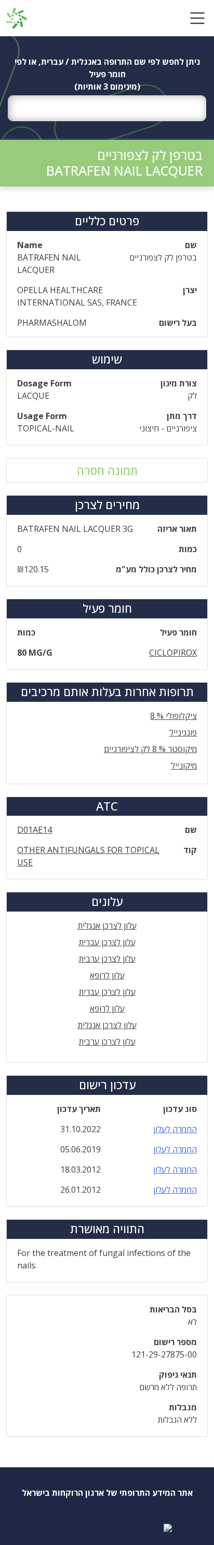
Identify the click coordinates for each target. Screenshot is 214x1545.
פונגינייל (183, 732)
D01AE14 (34, 829)
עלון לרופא (107, 975)
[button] (197, 18)
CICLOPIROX (173, 652)
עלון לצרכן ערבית (107, 958)
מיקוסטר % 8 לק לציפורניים (150, 749)
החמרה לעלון (175, 1129)
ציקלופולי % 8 (173, 715)
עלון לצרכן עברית (107, 942)
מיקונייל (184, 765)
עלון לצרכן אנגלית (107, 925)
